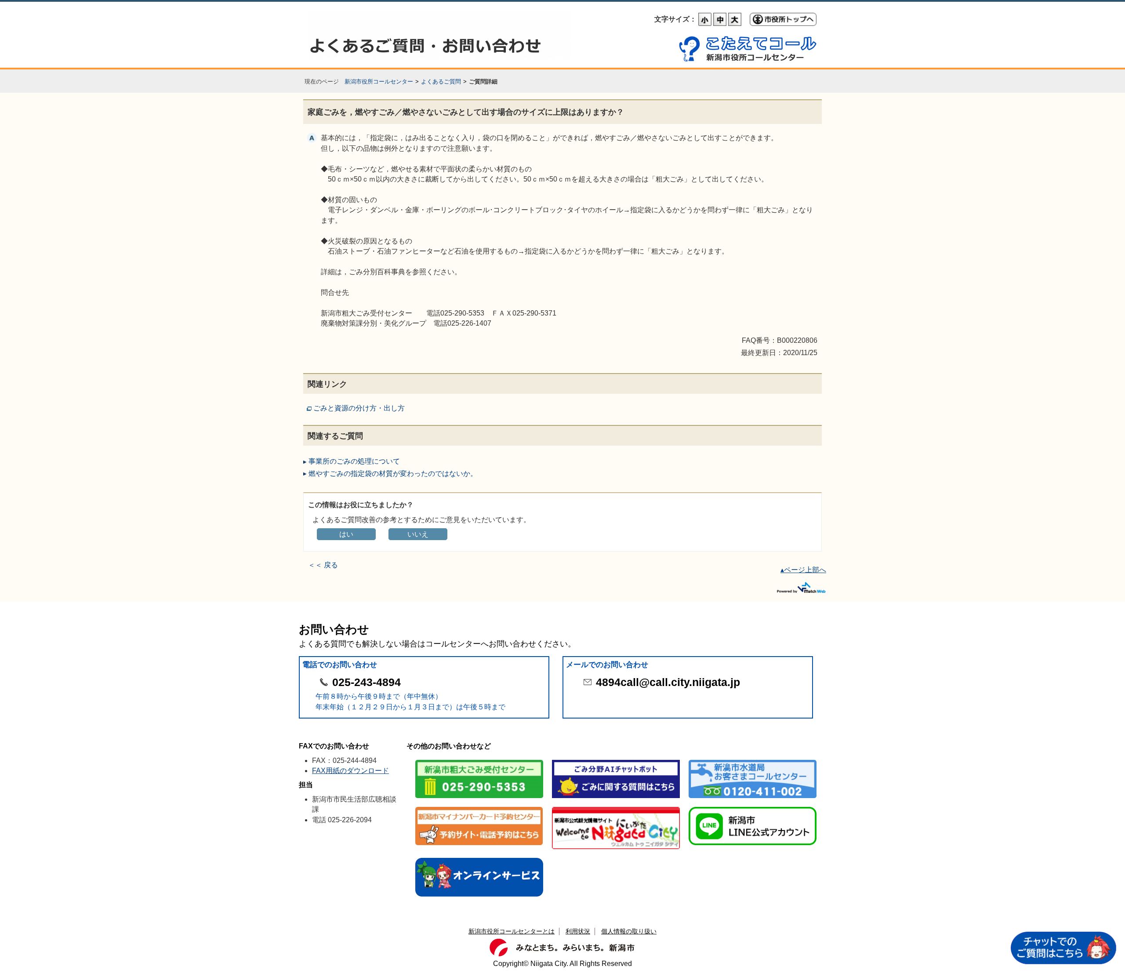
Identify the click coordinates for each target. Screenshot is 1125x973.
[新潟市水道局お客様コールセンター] (752, 760)
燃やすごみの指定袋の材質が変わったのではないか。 (392, 473)
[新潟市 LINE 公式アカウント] (752, 807)
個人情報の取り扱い (629, 931)
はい (346, 534)
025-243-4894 (366, 682)
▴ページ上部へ (803, 570)
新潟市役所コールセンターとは (511, 931)
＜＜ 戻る (323, 565)
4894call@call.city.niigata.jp (668, 682)
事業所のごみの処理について (354, 461)
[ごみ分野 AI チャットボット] (616, 760)
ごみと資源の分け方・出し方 (359, 408)
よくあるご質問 (441, 81)
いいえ (417, 534)
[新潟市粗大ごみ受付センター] (479, 760)
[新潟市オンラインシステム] (479, 858)
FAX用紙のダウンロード (350, 770)
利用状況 (578, 931)
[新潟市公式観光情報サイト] (616, 807)
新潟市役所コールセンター (379, 81)
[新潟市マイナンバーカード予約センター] (479, 807)
